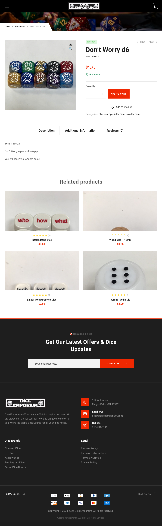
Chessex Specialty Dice (112, 114)
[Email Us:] (85, 414)
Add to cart (118, 94)
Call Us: (96, 423)
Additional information (80, 130)
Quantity (90, 86)
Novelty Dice (133, 114)
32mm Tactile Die (120, 299)
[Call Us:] (85, 425)
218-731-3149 (100, 427)
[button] (70, 47)
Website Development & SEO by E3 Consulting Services (80, 518)
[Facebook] (18, 494)
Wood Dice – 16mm (120, 239)
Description (47, 130)
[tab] (46, 130)
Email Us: (97, 411)
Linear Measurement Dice (41, 299)
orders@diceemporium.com (107, 415)
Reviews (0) (115, 130)
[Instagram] (23, 494)
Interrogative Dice (42, 239)
